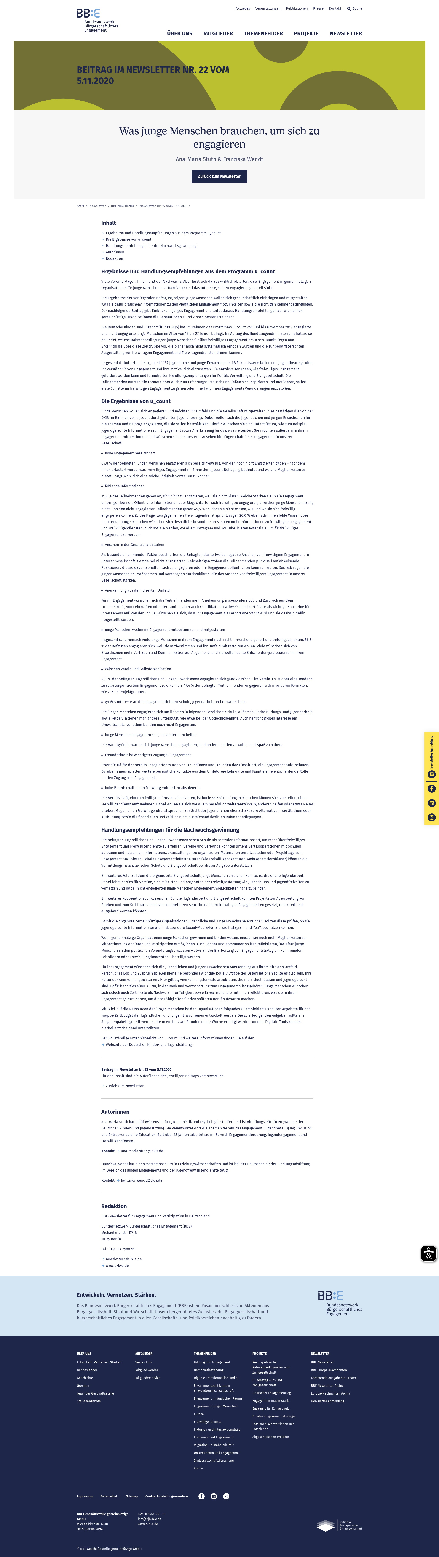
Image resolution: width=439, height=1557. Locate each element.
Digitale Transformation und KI (216, 1378)
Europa (199, 1414)
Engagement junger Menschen (216, 1406)
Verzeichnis (143, 1362)
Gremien (83, 1386)
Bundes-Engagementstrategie (274, 1416)
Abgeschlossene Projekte (270, 1437)
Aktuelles (243, 8)
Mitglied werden (147, 1370)
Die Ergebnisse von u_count (128, 239)
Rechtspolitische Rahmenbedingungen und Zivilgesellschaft (270, 1367)
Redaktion (114, 258)
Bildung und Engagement (212, 1362)
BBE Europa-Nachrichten (329, 1370)
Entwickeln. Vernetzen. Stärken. (99, 1362)
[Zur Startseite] (97, 20)
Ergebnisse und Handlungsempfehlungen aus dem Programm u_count (163, 233)
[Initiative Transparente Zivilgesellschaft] (339, 1525)
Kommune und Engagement (214, 1437)
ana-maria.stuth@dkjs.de (142, 1151)
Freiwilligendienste (208, 1422)
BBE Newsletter (122, 206)
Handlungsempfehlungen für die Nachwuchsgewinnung (151, 246)
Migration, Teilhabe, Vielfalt (214, 1445)
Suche (357, 8)
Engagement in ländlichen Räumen (219, 1398)
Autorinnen (115, 252)
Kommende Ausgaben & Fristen (334, 1378)
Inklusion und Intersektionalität (217, 1430)
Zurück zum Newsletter (125, 1086)
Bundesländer (87, 1370)
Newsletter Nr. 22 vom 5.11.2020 (163, 206)
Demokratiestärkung (208, 1370)
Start (80, 206)
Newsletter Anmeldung (327, 1401)
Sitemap (132, 1496)
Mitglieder (218, 33)
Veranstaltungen (268, 8)
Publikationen (297, 8)
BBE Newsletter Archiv (327, 1386)
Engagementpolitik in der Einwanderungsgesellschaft (214, 1388)
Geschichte (85, 1378)
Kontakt (335, 8)
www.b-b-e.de (117, 1265)
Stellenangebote (89, 1401)
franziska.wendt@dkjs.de (141, 1180)
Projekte (306, 33)
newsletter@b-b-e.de (124, 1259)
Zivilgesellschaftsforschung (214, 1461)
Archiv (198, 1468)
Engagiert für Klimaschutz (270, 1409)
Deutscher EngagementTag (271, 1393)
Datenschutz (110, 1496)
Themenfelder (263, 33)
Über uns (180, 33)
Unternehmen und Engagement (216, 1453)
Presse (318, 8)
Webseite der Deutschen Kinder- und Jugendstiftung (149, 1044)
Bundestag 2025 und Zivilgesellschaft (267, 1382)
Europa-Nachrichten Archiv (330, 1393)
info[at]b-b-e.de (149, 1519)
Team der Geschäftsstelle (95, 1393)
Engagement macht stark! (270, 1401)
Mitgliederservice (148, 1378)
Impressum (85, 1496)
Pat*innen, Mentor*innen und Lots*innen (273, 1426)
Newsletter (346, 33)
